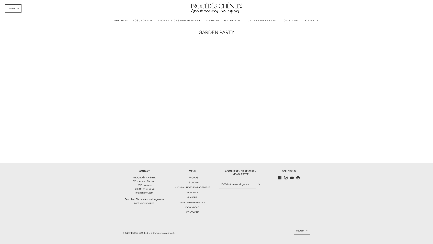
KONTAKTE (311, 20)
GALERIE (192, 197)
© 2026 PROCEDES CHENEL (136, 233)
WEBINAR (212, 20)
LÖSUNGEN (192, 182)
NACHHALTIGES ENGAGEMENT (179, 20)
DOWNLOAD (289, 20)
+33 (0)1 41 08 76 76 (144, 188)
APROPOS (121, 20)
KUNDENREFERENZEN (260, 20)
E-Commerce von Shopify (163, 233)
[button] (13, 8)
